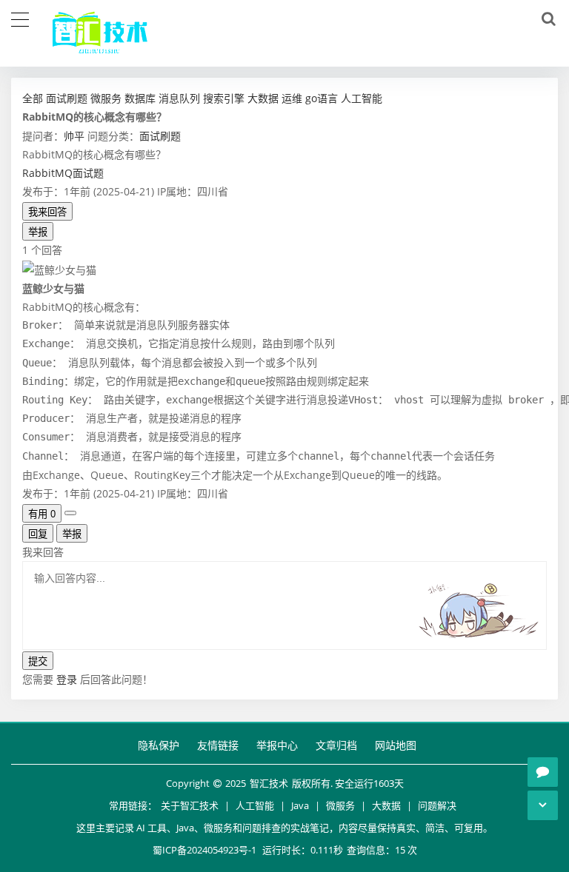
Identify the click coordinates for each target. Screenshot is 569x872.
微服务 (340, 805)
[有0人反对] (70, 513)
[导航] (20, 18)
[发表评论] (543, 772)
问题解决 (437, 805)
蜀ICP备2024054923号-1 (204, 849)
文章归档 (336, 745)
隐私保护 (158, 745)
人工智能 (255, 805)
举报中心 (277, 745)
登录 (66, 679)
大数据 (386, 805)
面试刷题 (160, 136)
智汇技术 (269, 783)
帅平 (74, 136)
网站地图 (395, 745)
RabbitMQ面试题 (63, 173)
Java (300, 805)
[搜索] (546, 19)
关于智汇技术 (190, 805)
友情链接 (218, 745)
